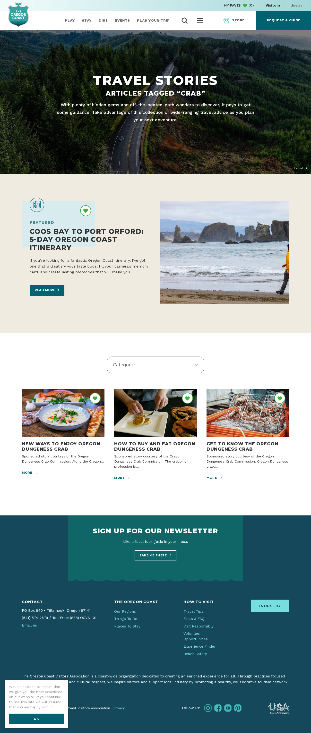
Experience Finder (199, 646)
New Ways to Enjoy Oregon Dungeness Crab (61, 446)
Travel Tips (193, 611)
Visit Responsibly (198, 626)
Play (70, 20)
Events (122, 20)
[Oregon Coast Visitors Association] (18, 14)
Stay (87, 20)
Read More (45, 290)
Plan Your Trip (153, 20)
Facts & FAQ (194, 619)
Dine (103, 20)
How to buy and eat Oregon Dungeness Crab (154, 446)
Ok (36, 719)
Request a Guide (283, 20)
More (27, 472)
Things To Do (125, 619)
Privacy (119, 708)
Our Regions (125, 611)
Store (238, 20)
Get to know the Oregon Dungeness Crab (242, 446)
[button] (155, 365)
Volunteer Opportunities (195, 636)
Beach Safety (195, 654)
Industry (294, 5)
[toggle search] (184, 20)
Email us (29, 625)
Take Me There (153, 555)
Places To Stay (127, 626)
